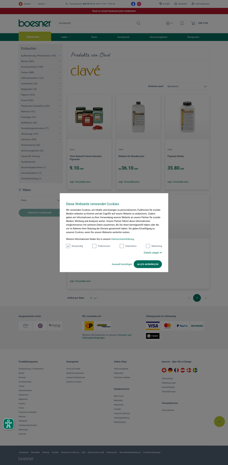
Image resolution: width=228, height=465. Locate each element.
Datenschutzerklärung (122, 239)
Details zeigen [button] (152, 252)
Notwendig (77, 246)
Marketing (157, 246)
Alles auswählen (147, 264)
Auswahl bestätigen (122, 264)
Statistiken (130, 246)
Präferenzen (104, 246)
